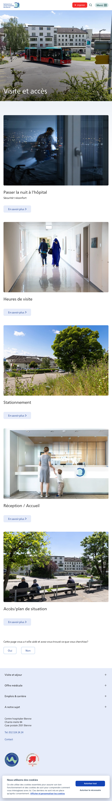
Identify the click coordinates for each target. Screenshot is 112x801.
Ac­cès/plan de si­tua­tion (25, 608)
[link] (79, 5)
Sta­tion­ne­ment (17, 402)
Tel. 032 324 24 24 (14, 732)
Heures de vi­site (18, 299)
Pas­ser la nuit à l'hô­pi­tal (25, 192)
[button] (10, 650)
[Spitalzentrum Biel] (12, 5)
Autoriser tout (90, 783)
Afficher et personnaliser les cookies (47, 793)
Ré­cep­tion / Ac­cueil (22, 505)
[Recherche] (90, 5)
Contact (9, 739)
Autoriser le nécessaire (90, 790)
